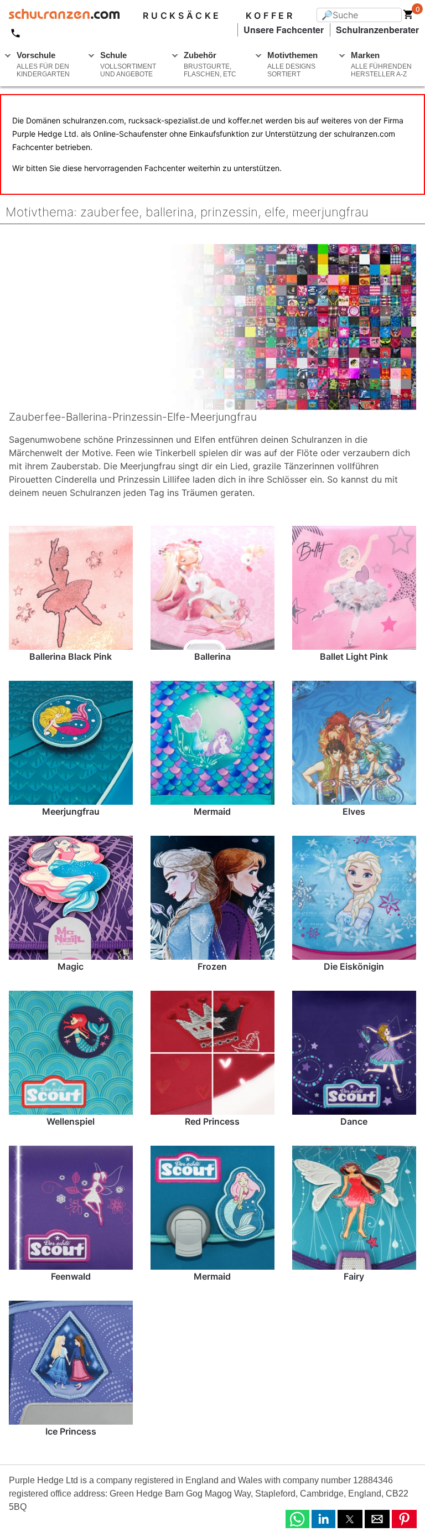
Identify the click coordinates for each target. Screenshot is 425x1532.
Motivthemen (292, 64)
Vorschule (43, 64)
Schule (128, 64)
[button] (297, 1519)
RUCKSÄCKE (182, 15)
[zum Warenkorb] (408, 16)
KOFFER (270, 15)
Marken (381, 64)
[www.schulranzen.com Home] (60, 15)
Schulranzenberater (377, 29)
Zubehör (210, 64)
